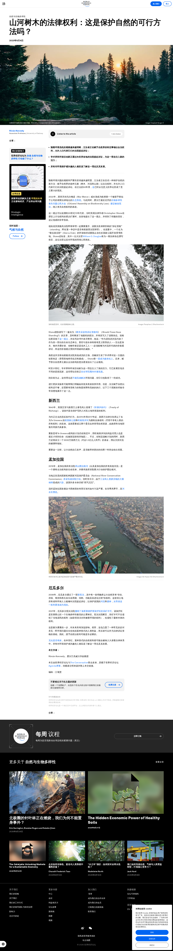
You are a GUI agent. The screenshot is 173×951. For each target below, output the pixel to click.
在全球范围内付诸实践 (92, 371)
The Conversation (79, 662)
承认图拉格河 (81, 466)
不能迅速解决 (78, 378)
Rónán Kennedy (16, 131)
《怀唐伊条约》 (100, 407)
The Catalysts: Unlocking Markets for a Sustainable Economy (27, 865)
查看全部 (160, 762)
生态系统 (76, 200)
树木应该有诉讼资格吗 (87, 332)
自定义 (152, 945)
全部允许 (152, 939)
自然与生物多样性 (17, 16)
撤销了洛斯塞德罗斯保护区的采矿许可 (93, 611)
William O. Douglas (92, 236)
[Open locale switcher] (3, 944)
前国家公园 (70, 420)
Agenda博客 (55, 666)
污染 (61, 482)
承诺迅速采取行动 (72, 479)
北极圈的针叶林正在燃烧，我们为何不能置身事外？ (45, 820)
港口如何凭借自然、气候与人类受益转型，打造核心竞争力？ (144, 865)
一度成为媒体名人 (104, 358)
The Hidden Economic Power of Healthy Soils (124, 820)
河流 (103, 601)
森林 (109, 601)
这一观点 (63, 339)
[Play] (52, 134)
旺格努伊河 (83, 420)
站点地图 (86, 940)
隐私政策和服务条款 (86, 936)
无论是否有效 (55, 640)
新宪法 (81, 594)
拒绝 (152, 932)
